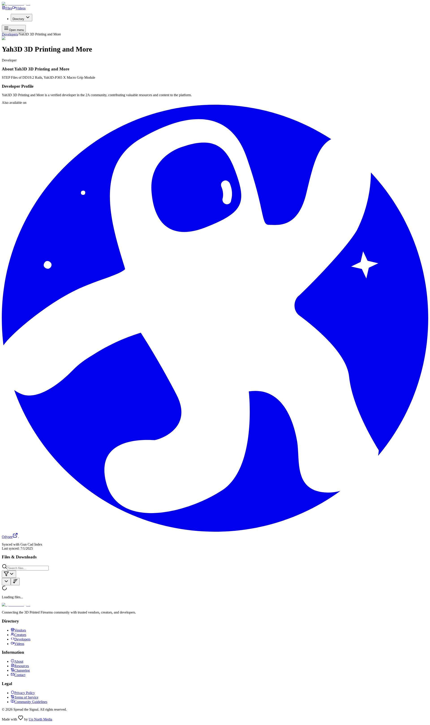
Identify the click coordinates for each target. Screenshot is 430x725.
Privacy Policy (24, 693)
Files (8, 8)
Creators (20, 635)
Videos (21, 8)
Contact (19, 675)
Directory (18, 19)
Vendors (20, 630)
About (18, 661)
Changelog (22, 670)
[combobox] (9, 574)
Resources (21, 666)
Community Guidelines (30, 702)
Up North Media (40, 719)
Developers (10, 34)
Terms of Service (26, 697)
